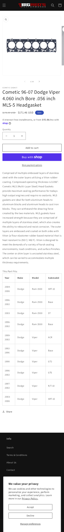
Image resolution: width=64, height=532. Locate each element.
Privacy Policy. (30, 498)
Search (10, 447)
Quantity (6, 129)
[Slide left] (24, 81)
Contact (11, 469)
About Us (11, 462)
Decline (30, 515)
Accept (30, 507)
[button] (4, 5)
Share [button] (9, 411)
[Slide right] (39, 81)
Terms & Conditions (17, 455)
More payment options (32, 165)
